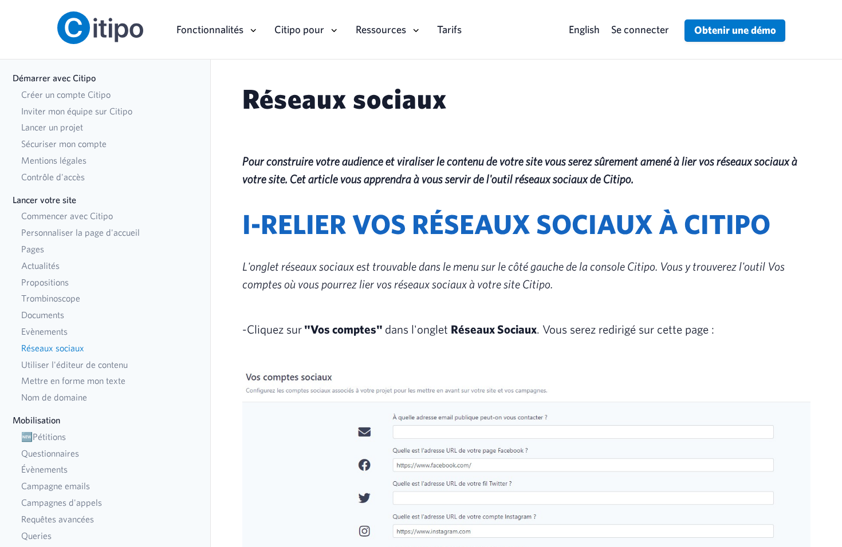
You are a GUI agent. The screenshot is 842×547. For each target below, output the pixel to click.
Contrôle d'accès (53, 177)
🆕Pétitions (43, 436)
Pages (32, 249)
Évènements (44, 469)
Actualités (40, 265)
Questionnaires (50, 453)
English (584, 29)
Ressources (381, 29)
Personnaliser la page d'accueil (80, 232)
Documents (42, 315)
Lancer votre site (44, 200)
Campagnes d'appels (61, 502)
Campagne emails (55, 486)
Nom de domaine (54, 397)
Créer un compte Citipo (66, 94)
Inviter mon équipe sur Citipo (76, 111)
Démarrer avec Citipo (54, 78)
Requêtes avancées (57, 519)
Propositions (45, 282)
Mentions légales (53, 160)
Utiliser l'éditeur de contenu (74, 364)
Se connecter (640, 29)
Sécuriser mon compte (64, 143)
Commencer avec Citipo (67, 216)
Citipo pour (299, 29)
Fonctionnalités (209, 29)
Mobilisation (36, 420)
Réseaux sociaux (52, 348)
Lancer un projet (52, 127)
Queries (36, 535)
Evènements (44, 331)
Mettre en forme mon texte (73, 380)
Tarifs (449, 29)
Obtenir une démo (735, 29)
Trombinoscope (50, 298)
